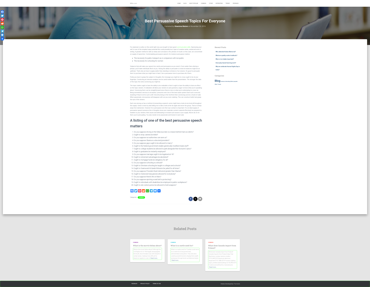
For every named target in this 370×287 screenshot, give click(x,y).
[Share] (2, 39)
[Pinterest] (2, 20)
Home (179, 3)
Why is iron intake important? (225, 59)
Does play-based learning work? (226, 63)
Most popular (193, 3)
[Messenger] (2, 35)
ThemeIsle (237, 284)
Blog (185, 3)
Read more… (154, 258)
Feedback (235, 3)
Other (211, 3)
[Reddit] (2, 23)
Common (203, 3)
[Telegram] (2, 31)
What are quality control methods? (226, 55)
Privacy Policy (145, 283)
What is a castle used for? (182, 245)
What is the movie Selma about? (147, 245)
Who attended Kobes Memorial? (226, 51)
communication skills (183, 47)
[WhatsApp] (2, 27)
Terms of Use (157, 283)
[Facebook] (2, 12)
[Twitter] (2, 16)
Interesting (219, 3)
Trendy (228, 3)
